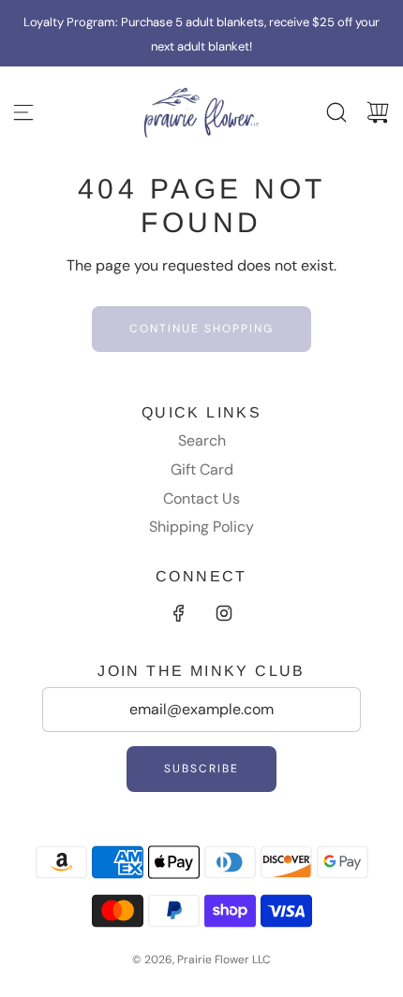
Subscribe (201, 768)
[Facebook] (179, 613)
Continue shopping (201, 328)
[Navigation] (23, 112)
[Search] (336, 112)
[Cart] (377, 112)
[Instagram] (224, 613)
